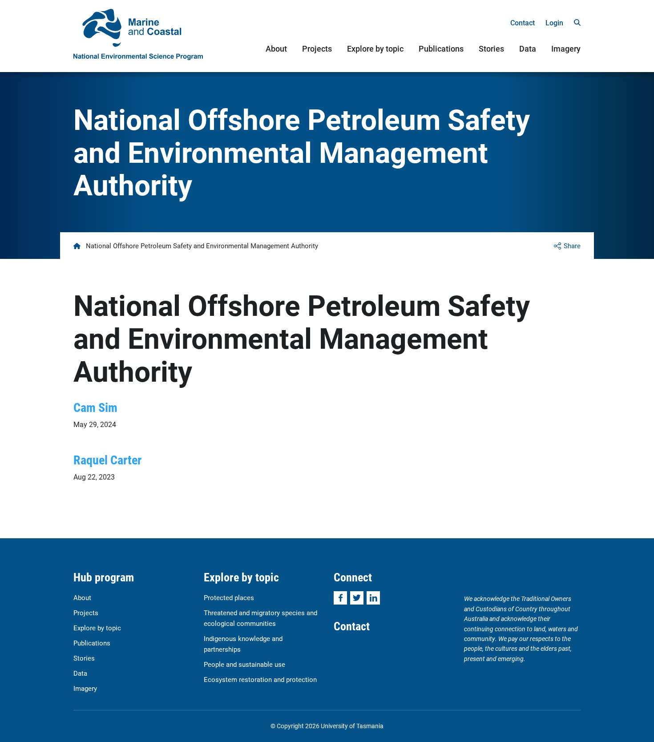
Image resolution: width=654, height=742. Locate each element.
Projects (317, 48)
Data (527, 48)
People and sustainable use (244, 664)
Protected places (229, 597)
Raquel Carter (107, 459)
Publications (441, 48)
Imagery (566, 48)
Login (554, 22)
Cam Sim (95, 407)
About (276, 48)
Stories (491, 48)
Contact (522, 22)
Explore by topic (375, 48)
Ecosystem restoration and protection (260, 679)
